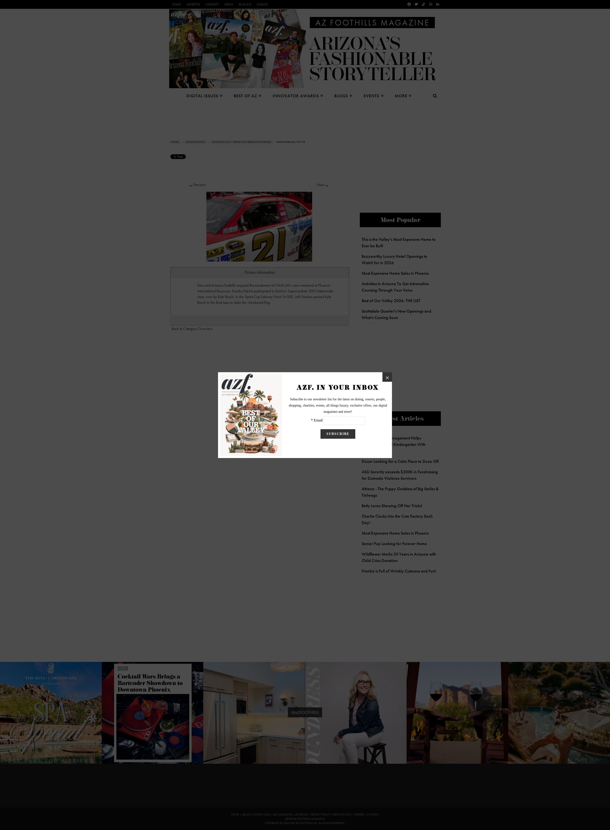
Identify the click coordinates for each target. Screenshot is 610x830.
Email (318, 420)
